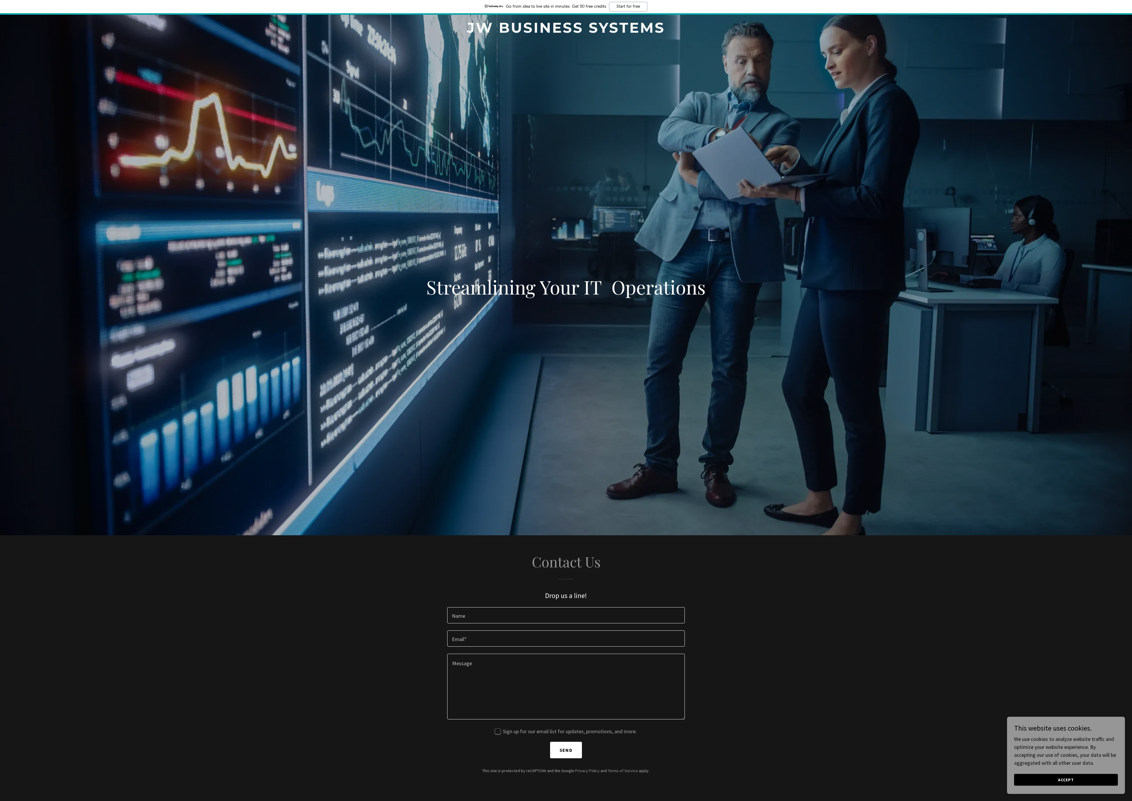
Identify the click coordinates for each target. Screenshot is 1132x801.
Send (566, 750)
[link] (566, 30)
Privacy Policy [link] (587, 770)
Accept (1066, 779)
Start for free (628, 6)
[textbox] (566, 615)
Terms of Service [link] (623, 770)
